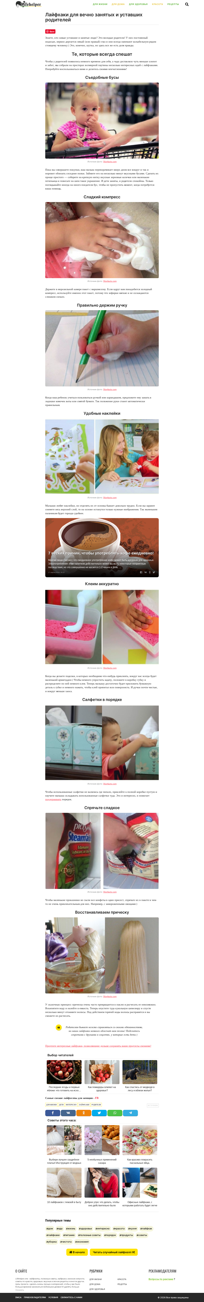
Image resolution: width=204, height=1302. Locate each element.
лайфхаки (84, 1105)
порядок (111, 1235)
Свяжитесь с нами (71, 1297)
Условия (53, 1297)
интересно (71, 1105)
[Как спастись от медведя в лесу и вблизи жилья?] (139, 1072)
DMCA (18, 1297)
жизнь (71, 1228)
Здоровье (86, 1228)
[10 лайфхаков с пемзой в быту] (64, 1183)
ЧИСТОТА (67, 1241)
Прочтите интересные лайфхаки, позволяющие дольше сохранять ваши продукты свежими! (98, 1046)
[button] (187, 4)
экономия (83, 1241)
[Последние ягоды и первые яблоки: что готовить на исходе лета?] (64, 1072)
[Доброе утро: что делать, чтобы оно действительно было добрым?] (102, 1183)
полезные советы (90, 1235)
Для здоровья (138, 4)
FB (97, 1098)
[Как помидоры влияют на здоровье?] (102, 1072)
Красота (157, 4)
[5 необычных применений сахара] (102, 1140)
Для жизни (100, 4)
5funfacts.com (110, 161)
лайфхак (147, 1228)
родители (96, 1105)
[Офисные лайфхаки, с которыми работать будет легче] (139, 1183)
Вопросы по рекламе (161, 1279)
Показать (19, 1289)
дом (50, 1228)
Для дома (118, 4)
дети (61, 1105)
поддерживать (53, 799)
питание (70, 1235)
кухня (133, 1228)
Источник (153, 1105)
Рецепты (173, 4)
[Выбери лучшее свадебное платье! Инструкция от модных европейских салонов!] (64, 1140)
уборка (52, 1241)
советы (142, 1235)
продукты (127, 1235)
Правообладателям (35, 1297)
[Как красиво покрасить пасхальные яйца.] (139, 1140)
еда (60, 1228)
